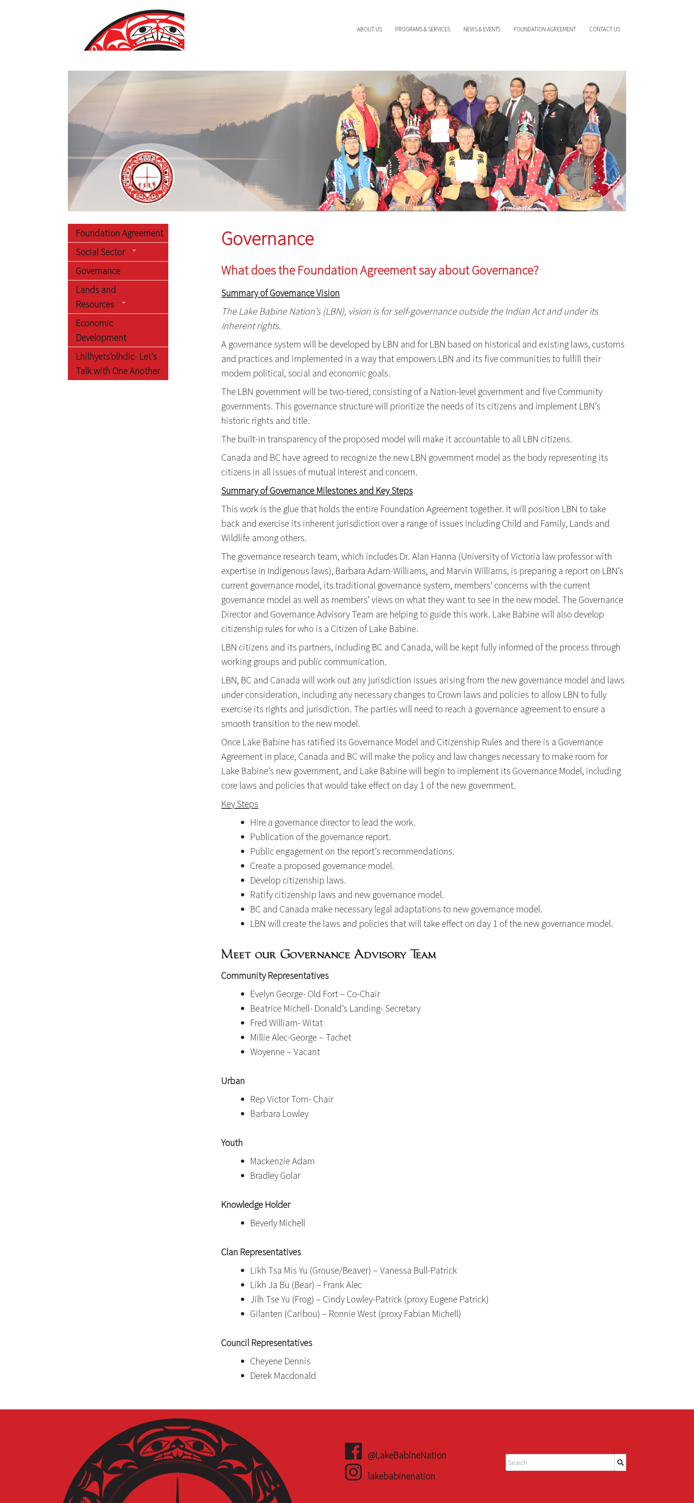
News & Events (481, 29)
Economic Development (101, 330)
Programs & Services (422, 29)
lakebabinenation (401, 1476)
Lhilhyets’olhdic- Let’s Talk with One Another (118, 363)
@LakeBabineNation (407, 1455)
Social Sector (100, 251)
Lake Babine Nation (126, 29)
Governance (98, 270)
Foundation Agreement (545, 29)
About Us (369, 29)
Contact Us (604, 29)
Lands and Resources (96, 296)
